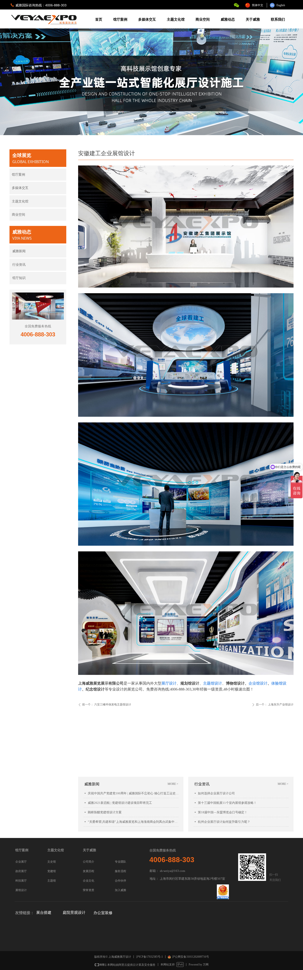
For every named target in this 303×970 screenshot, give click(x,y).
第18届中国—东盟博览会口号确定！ (222, 812)
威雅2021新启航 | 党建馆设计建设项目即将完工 (120, 803)
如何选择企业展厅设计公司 (216, 793)
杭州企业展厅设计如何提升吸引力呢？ (224, 822)
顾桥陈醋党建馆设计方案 (105, 812)
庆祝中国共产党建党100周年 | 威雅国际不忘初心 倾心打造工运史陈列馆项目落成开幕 (133, 793)
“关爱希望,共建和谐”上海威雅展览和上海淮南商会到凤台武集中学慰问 (133, 822)
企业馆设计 (258, 683)
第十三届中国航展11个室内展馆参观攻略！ (227, 803)
